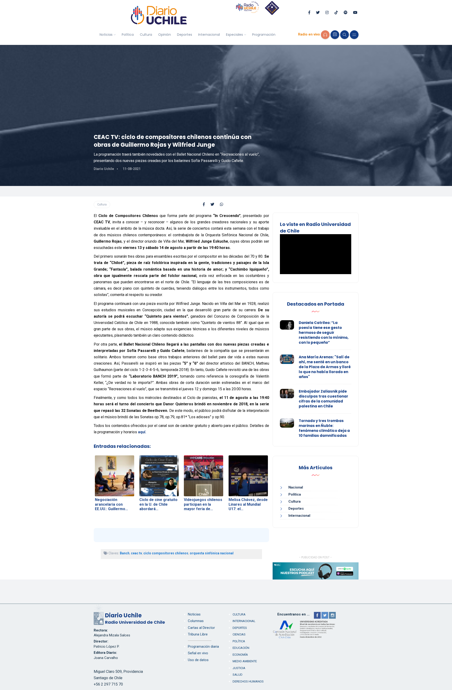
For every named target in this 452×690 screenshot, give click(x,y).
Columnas (196, 621)
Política (128, 34)
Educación (241, 648)
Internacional (209, 34)
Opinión (164, 34)
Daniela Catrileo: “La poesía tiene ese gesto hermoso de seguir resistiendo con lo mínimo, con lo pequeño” (323, 332)
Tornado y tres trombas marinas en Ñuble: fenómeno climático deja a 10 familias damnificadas (324, 428)
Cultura (146, 34)
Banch (124, 553)
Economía (240, 654)
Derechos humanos (248, 681)
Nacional (295, 487)
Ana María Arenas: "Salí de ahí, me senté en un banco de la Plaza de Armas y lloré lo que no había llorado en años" (325, 367)
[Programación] (335, 34)
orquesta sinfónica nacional (212, 553)
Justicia (239, 668)
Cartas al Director (201, 628)
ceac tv (136, 553)
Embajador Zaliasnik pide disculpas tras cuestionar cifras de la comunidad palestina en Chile (323, 399)
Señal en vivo (198, 653)
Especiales (234, 34)
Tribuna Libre (198, 634)
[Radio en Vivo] (325, 34)
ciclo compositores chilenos (165, 553)
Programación (263, 34)
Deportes (184, 34)
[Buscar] (344, 34)
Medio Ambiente (245, 661)
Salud (237, 674)
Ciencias (239, 634)
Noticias (106, 34)
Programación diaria (203, 646)
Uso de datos (198, 660)
